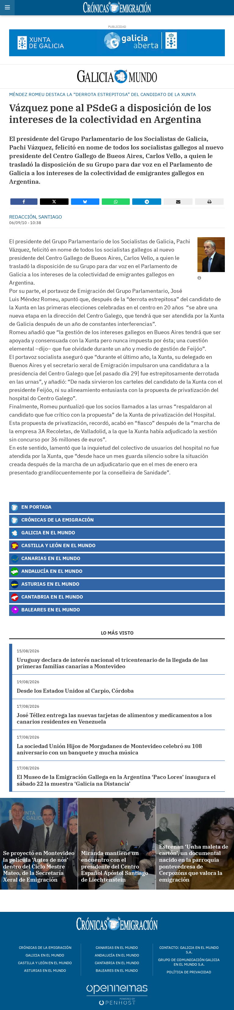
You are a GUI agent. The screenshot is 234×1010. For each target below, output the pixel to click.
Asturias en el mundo (45, 970)
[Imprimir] (209, 201)
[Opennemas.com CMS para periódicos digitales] (117, 995)
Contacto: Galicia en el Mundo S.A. (189, 949)
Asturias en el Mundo (49, 584)
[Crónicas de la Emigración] (117, 76)
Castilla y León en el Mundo (57, 545)
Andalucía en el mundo (117, 955)
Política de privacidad (189, 972)
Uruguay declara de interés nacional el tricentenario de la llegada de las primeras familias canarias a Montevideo (112, 663)
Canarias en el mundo (117, 947)
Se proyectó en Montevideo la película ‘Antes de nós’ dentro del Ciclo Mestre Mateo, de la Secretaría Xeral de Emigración (38, 866)
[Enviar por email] (178, 201)
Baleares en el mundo (117, 970)
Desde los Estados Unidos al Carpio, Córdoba (75, 690)
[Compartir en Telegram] (146, 201)
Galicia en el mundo (45, 955)
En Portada (35, 506)
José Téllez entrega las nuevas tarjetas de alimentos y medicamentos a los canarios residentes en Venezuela (114, 718)
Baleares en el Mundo (50, 609)
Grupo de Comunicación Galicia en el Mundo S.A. (189, 962)
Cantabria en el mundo (117, 962)
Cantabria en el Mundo (51, 596)
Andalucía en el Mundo (51, 571)
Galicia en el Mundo (47, 532)
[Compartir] (23, 201)
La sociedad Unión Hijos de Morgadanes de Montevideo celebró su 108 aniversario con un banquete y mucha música (109, 749)
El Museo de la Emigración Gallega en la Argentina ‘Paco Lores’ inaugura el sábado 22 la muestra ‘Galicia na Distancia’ (116, 780)
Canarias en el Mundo (50, 558)
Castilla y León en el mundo (45, 962)
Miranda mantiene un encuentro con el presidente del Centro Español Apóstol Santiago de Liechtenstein (114, 866)
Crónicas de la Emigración (57, 519)
